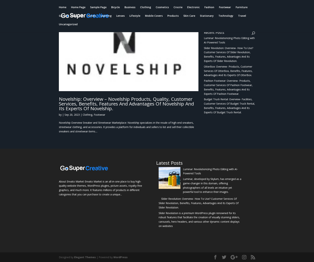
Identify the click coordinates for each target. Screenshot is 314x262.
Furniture (241, 7)
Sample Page (98, 7)
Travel (242, 16)
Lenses (120, 16)
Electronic (193, 7)
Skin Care (189, 16)
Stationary (207, 16)
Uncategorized (68, 24)
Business (129, 7)
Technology (225, 16)
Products (173, 16)
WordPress (120, 257)
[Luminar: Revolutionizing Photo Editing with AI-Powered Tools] (169, 178)
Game (62, 16)
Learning (106, 16)
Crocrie (178, 7)
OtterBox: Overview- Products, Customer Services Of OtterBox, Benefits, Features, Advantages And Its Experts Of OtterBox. (228, 71)
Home (62, 7)
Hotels (92, 16)
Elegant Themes (85, 257)
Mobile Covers (154, 16)
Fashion (209, 7)
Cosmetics (162, 7)
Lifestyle (134, 16)
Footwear (225, 7)
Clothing (145, 7)
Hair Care (77, 16)
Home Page (78, 7)
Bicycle (115, 7)
